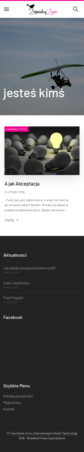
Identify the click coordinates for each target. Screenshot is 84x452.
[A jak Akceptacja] (42, 150)
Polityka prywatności (18, 396)
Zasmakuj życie (16, 129)
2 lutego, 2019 (14, 192)
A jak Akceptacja (21, 183)
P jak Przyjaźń (13, 298)
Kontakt (9, 409)
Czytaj (9, 220)
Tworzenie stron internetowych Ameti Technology (44, 433)
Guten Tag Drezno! (16, 283)
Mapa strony (12, 402)
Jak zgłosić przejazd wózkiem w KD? (29, 268)
